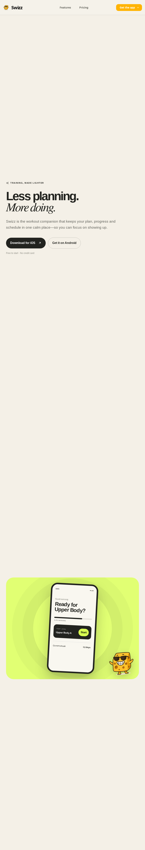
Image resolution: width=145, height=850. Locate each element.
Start (83, 632)
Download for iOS (22, 242)
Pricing (83, 7)
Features (65, 7)
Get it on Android (64, 242)
